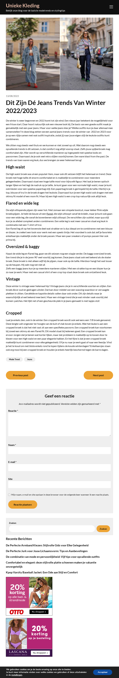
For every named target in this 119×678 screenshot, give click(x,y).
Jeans (29, 359)
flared (49, 213)
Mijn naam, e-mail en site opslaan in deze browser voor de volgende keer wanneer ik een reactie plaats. (60, 494)
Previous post (20, 375)
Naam (12, 444)
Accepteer (103, 672)
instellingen (16, 675)
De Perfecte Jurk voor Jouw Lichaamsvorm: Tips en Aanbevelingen (47, 551)
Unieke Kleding (23, 5)
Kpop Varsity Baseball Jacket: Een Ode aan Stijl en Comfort (42, 572)
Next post (98, 375)
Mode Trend (14, 359)
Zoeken (12, 523)
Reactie (13, 410)
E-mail (12, 461)
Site (10, 478)
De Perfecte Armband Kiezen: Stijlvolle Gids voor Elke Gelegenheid (47, 545)
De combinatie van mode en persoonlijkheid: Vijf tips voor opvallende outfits (53, 556)
